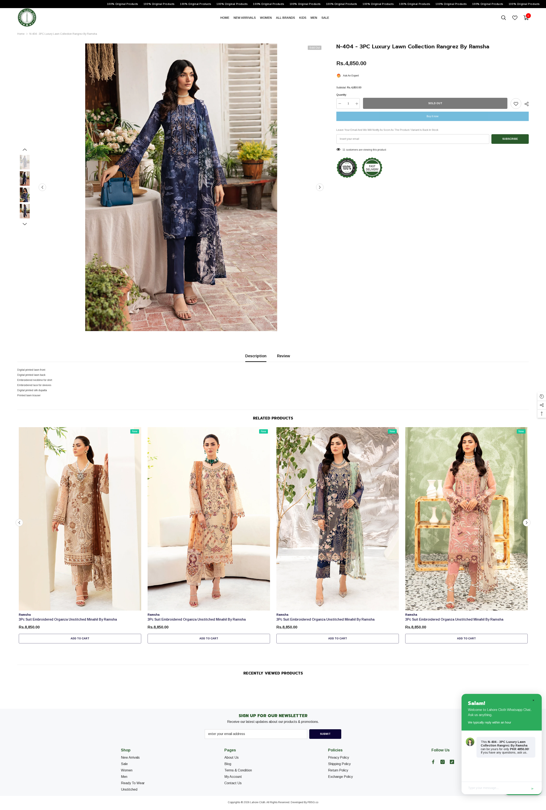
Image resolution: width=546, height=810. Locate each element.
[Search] (503, 17)
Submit (325, 733)
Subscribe (510, 139)
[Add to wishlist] (516, 103)
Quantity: (341, 95)
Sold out (435, 103)
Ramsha (25, 614)
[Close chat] (533, 700)
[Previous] (42, 187)
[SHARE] (525, 104)
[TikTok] (451, 761)
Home (21, 33)
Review (283, 356)
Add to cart (80, 638)
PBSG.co (313, 802)
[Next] (320, 187)
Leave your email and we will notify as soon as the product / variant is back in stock (387, 130)
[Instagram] (442, 761)
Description (255, 356)
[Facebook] (433, 761)
